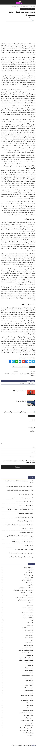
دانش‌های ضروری (29, 637)
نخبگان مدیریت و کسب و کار (26, 727)
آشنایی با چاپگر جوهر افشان (26, 532)
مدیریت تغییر (30, 705)
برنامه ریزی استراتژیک (27, 607)
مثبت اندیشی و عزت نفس (27, 695)
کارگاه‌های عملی (29, 685)
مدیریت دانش (30, 707)
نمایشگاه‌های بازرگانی (28, 732)
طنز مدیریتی (30, 665)
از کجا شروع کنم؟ (29, 582)
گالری (32, 692)
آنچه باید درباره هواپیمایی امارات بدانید (24, 501)
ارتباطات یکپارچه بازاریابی (27, 580)
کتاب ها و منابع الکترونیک (27, 687)
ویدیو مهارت (30, 735)
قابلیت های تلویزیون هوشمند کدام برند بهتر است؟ (21, 553)
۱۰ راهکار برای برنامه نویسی (26, 505)
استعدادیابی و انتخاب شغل (26, 592)
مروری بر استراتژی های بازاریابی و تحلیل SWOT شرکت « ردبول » (19, 536)
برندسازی (31, 610)
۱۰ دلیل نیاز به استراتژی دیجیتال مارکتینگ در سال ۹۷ (20, 509)
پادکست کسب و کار (28, 615)
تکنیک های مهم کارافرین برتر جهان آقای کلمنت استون (20, 490)
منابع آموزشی (30, 722)
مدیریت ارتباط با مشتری (27, 700)
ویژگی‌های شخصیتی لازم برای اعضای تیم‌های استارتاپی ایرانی (18, 524)
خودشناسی (30, 632)
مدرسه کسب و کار (31, 8)
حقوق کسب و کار (29, 630)
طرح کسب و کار (23, 8)
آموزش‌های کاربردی (28, 567)
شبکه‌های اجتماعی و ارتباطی (26, 660)
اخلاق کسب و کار (29, 577)
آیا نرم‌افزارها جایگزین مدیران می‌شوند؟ (27, 374)
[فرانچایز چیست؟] (31, 403)
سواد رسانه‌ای (29, 655)
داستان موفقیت (29, 635)
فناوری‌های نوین (29, 677)
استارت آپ (26, 366)
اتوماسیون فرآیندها (28, 575)
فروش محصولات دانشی (27, 675)
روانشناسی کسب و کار (27, 647)
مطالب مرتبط (30, 381)
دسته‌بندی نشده (29, 642)
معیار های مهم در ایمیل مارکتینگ (25, 520)
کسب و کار (15, 366)
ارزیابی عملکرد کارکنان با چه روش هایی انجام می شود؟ (19, 486)
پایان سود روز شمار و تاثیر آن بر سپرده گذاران (22, 541)
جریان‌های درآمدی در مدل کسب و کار (15, 412)
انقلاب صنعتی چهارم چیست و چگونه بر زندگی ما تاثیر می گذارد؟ (19, 481)
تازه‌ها (32, 620)
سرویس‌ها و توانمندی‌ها (27, 652)
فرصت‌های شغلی (29, 670)
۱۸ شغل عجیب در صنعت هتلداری (25, 513)
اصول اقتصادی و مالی (28, 595)
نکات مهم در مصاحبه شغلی (11, 373)
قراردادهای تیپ (29, 680)
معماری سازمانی (29, 717)
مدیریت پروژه (30, 702)
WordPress (33, 745)
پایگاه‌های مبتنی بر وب (28, 617)
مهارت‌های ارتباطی (28, 725)
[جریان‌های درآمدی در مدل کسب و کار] (31, 414)
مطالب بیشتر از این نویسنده (27, 383)
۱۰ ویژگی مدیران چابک (19, 390)
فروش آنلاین (30, 672)
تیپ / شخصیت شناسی (27, 627)
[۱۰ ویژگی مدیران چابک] (31, 392)
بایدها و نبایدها (30, 605)
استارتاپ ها (30, 585)
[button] (2, 2)
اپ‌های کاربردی (29, 572)
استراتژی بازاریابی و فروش (26, 587)
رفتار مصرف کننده (28, 645)
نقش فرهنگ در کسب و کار (26, 730)
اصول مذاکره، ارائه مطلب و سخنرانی (24, 597)
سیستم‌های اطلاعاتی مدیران (26, 657)
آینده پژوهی (30, 570)
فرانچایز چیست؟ (21, 401)
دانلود (32, 640)
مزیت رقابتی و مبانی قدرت (26, 712)
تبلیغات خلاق (30, 622)
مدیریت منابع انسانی (28, 710)
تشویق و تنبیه (30, 625)
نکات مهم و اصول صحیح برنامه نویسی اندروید (22, 497)
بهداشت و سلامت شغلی (27, 612)
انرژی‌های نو (30, 602)
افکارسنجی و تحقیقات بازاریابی (25, 600)
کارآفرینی (20, 366)
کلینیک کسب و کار (28, 690)
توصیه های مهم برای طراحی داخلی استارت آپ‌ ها (21, 556)
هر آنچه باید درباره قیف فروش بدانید (24, 517)
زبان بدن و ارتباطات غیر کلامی (26, 650)
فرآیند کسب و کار (29, 667)
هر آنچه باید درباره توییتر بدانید (26, 494)
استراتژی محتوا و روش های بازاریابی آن (23, 590)
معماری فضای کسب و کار (27, 720)
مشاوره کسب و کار (28, 715)
